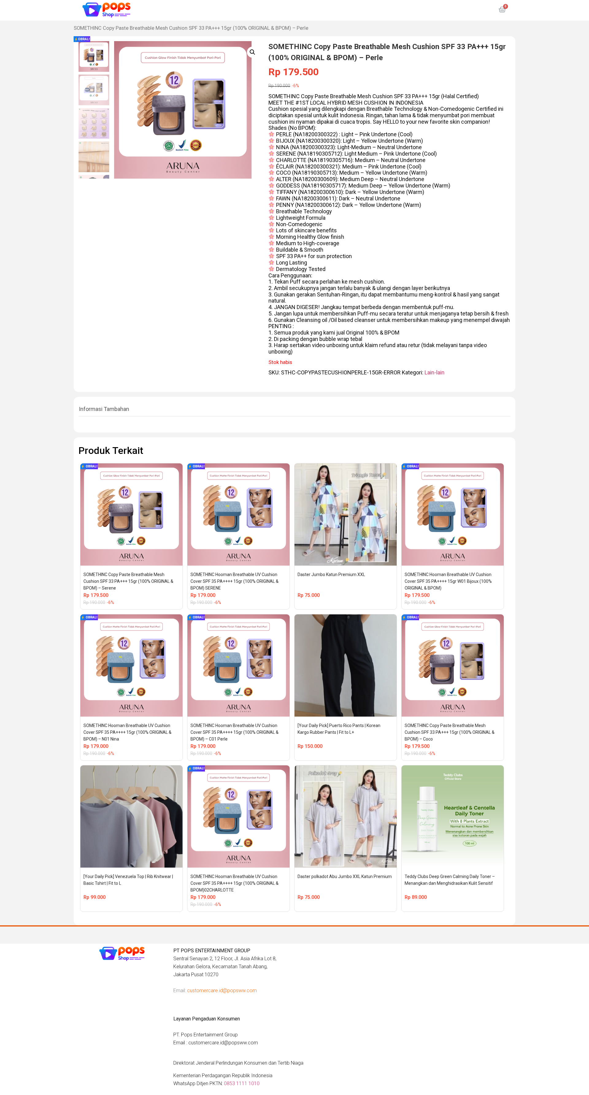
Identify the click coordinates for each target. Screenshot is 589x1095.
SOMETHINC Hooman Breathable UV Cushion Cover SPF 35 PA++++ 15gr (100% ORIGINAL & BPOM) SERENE (235, 581)
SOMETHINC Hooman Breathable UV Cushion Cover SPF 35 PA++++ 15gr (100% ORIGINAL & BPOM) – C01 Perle (235, 732)
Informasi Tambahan (104, 409)
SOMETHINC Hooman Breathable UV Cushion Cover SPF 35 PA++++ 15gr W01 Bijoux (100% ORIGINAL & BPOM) (449, 581)
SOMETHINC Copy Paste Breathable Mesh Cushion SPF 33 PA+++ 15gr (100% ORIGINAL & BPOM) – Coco (450, 732)
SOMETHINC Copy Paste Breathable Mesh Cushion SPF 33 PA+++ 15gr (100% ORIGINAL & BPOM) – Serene (128, 581)
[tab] (104, 409)
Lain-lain (435, 372)
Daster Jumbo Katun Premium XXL (331, 574)
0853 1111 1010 (242, 1083)
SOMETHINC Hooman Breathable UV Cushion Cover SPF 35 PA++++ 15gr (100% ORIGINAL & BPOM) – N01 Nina (127, 732)
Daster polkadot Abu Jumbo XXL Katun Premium (345, 876)
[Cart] (502, 9)
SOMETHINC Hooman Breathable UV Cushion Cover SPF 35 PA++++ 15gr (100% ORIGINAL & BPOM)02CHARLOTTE (235, 883)
